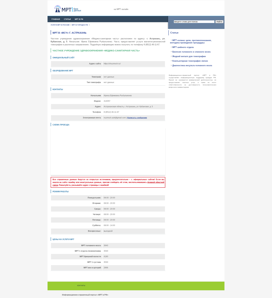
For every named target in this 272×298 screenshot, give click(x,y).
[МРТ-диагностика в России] (73, 8)
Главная (55, 19)
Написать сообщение (137, 118)
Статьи (67, 19)
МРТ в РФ (79, 19)
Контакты (81, 285)
